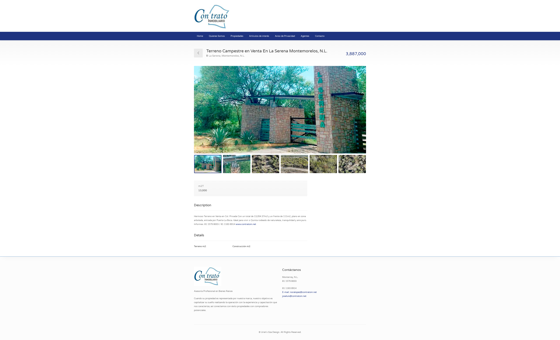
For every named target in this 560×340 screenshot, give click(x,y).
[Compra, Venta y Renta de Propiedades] (212, 16)
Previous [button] (202, 113)
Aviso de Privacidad (285, 36)
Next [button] (357, 113)
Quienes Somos (217, 36)
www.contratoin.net (246, 224)
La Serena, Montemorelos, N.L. (227, 55)
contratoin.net (299, 296)
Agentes (305, 36)
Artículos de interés (259, 36)
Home (200, 36)
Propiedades (237, 36)
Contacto (319, 36)
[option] (280, 109)
